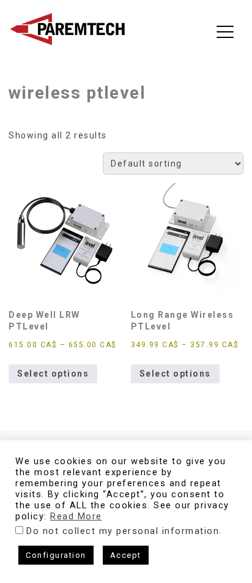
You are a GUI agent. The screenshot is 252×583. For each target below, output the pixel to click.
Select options (53, 373)
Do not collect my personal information (122, 530)
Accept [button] (125, 555)
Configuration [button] (56, 555)
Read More (76, 516)
